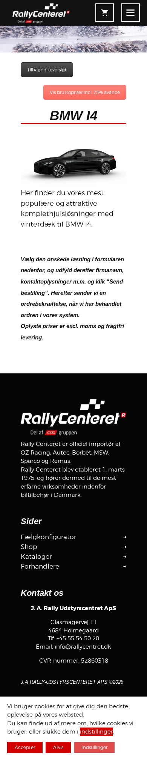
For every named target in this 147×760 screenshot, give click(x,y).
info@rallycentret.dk (83, 646)
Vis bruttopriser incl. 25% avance (85, 92)
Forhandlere (40, 566)
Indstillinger (94, 747)
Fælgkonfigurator (48, 536)
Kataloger (36, 556)
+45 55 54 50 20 (78, 638)
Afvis (58, 747)
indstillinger (96, 732)
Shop (29, 546)
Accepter (25, 747)
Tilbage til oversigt (47, 69)
